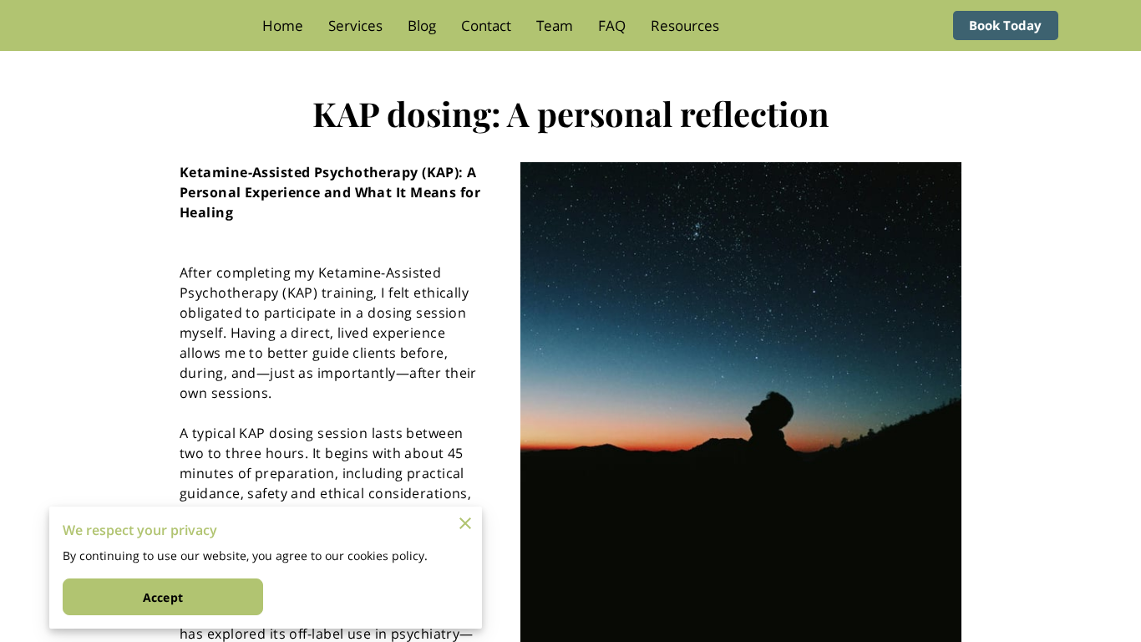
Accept (163, 597)
